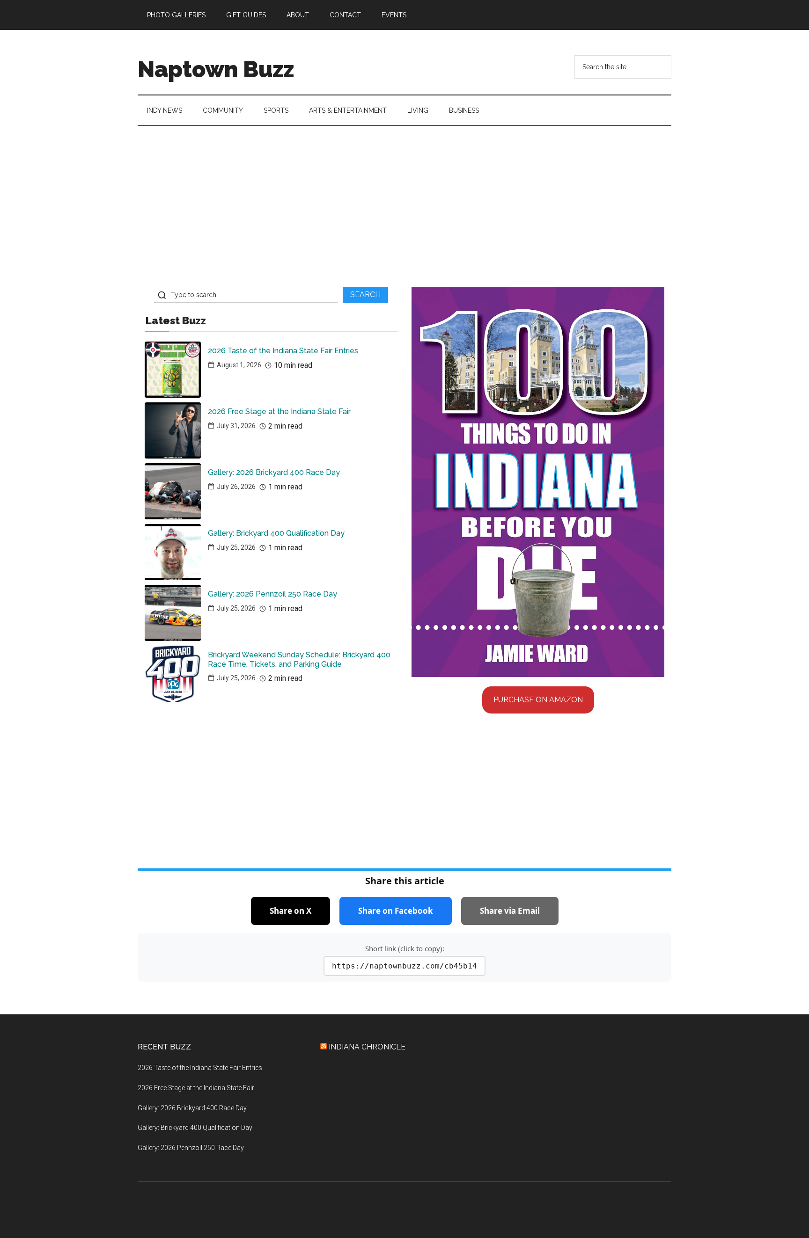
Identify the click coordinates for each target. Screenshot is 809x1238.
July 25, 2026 (236, 547)
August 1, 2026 (239, 365)
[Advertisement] (404, 210)
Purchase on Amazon (538, 699)
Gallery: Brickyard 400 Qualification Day (276, 533)
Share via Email (510, 910)
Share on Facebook (395, 910)
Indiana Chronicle (367, 1046)
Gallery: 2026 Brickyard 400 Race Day (274, 472)
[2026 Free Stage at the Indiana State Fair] (173, 430)
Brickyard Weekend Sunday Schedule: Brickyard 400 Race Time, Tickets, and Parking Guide (299, 659)
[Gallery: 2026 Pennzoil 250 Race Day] (173, 613)
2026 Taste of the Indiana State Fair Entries (283, 350)
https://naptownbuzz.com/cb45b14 (404, 965)
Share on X (290, 910)
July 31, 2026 (236, 426)
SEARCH (365, 294)
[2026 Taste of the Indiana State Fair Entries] (173, 370)
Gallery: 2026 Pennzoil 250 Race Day (272, 594)
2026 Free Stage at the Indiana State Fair (279, 411)
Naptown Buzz (216, 69)
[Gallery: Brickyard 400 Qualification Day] (173, 552)
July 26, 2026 (236, 486)
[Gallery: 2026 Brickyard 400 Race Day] (173, 491)
